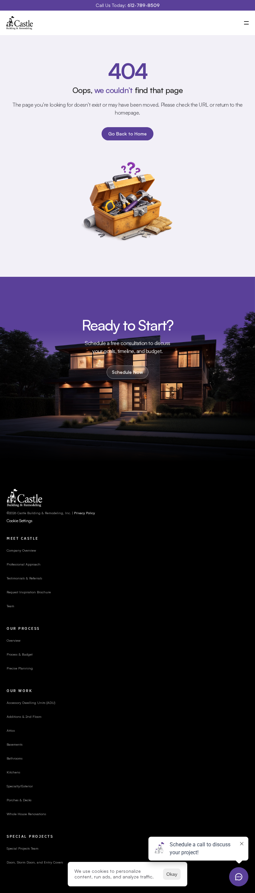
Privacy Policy (84, 513)
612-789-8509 (144, 5)
